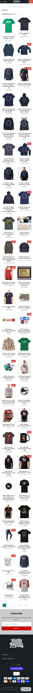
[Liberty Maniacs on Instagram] (16, 664)
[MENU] (1, 1)
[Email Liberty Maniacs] (13, 664)
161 (21, 605)
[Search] (26, 1)
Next (26, 605)
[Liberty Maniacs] (16, 1)
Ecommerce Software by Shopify (10, 689)
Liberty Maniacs (9, 687)
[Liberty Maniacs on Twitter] (19, 664)
